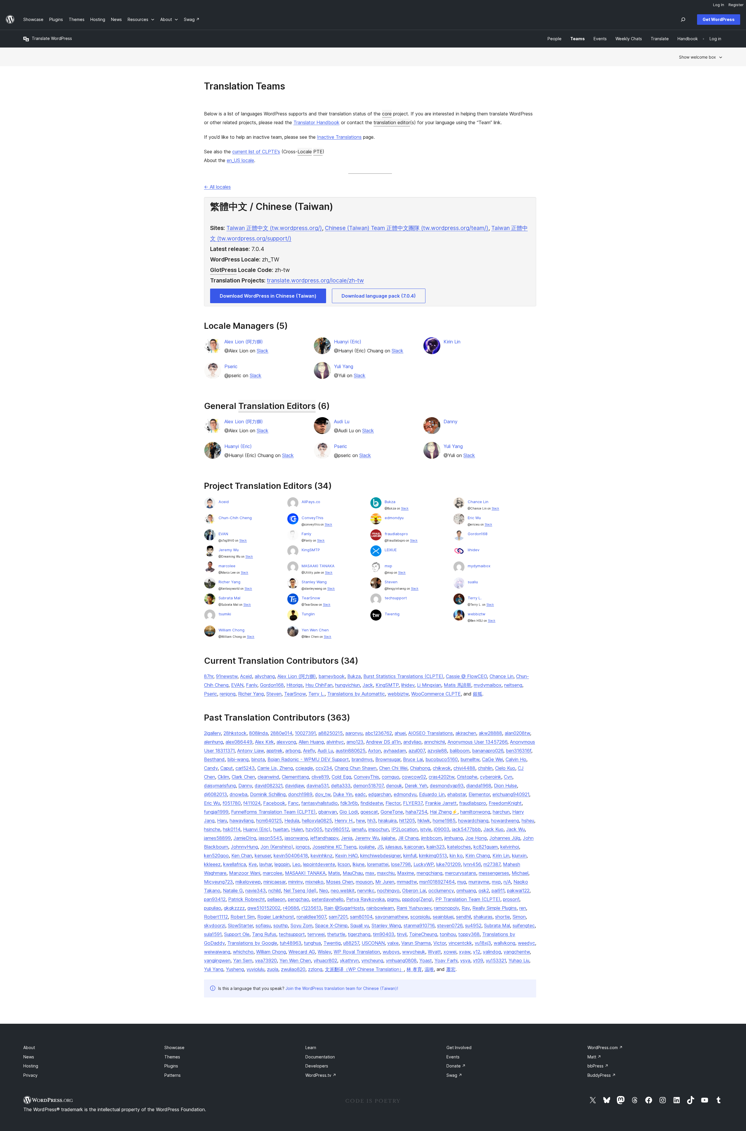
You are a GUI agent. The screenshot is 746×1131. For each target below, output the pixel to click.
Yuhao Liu (519, 960)
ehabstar (456, 794)
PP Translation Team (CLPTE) (467, 899)
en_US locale (240, 160)
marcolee (227, 565)
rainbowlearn (380, 908)
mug (461, 882)
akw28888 (490, 733)
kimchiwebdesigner (380, 855)
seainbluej (443, 917)
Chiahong (420, 768)
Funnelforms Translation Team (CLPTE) (273, 812)
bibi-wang (238, 759)
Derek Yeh (416, 785)
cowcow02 (414, 777)
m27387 (491, 864)
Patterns (172, 1075)
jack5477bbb (466, 829)
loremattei (377, 864)
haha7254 (416, 812)
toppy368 (469, 934)
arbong (292, 751)
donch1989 (300, 794)
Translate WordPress (52, 38)
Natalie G (233, 890)
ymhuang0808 (401, 960)
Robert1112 (216, 917)
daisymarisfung (220, 785)
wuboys (391, 952)
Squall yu (359, 925)
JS (380, 847)
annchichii (434, 742)
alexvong (286, 742)
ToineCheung (423, 934)
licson (344, 864)
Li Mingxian (429, 685)
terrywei (316, 934)
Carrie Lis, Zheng (275, 768)
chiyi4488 (464, 768)
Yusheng (235, 969)
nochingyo (388, 890)
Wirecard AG (301, 952)
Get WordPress (719, 19)
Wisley (324, 952)
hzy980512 (337, 829)
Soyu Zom (301, 925)
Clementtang (295, 777)
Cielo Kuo (505, 768)
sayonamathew (391, 917)
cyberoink (490, 777)
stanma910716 (419, 925)
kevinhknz (321, 855)
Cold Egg (341, 777)
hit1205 (407, 820)
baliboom (459, 751)
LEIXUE (391, 549)
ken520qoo (216, 855)
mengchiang (429, 873)
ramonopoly (446, 908)
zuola (272, 969)
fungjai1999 (216, 812)
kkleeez (212, 864)
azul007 (417, 751)
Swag (454, 1075)
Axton (374, 751)
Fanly (306, 533)
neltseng (513, 685)
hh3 (371, 820)
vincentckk (460, 943)
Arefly (309, 751)
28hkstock (235, 733)
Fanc (293, 803)
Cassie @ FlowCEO (466, 676)
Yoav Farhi (446, 960)
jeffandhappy (324, 838)
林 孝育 (414, 969)
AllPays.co (311, 501)
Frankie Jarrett (441, 803)
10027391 (305, 733)
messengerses (494, 873)
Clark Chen (243, 777)
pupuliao (212, 908)
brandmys (362, 759)
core (387, 114)
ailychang (265, 676)
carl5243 (245, 768)
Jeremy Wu (229, 549)
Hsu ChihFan (318, 685)
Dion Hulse (505, 785)
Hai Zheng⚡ (444, 812)
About (29, 1047)
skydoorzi (214, 925)
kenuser (263, 855)
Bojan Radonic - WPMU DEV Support (308, 759)
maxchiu (386, 873)
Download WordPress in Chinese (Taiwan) (268, 296)
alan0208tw (517, 733)
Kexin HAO (346, 855)
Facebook (274, 803)
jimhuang (453, 838)
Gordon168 (478, 533)
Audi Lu (341, 421)
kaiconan (414, 847)
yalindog (492, 952)
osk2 (483, 890)
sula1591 (212, 934)
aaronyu (354, 733)
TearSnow (311, 598)
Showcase (174, 1047)
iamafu (359, 829)
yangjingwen (217, 960)
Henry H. (344, 820)
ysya (465, 960)
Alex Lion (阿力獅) (243, 342)
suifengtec (524, 925)
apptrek (274, 751)
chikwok (442, 768)
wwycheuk (413, 952)
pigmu (393, 899)
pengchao (298, 899)
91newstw (226, 676)
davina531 (317, 785)
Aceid (224, 501)
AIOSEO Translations (430, 733)
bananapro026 (487, 751)
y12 (476, 952)
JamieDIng (244, 838)
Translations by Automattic (356, 694)
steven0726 (449, 925)
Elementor (479, 794)
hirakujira (387, 820)
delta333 (341, 785)
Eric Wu (474, 517)
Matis (334, 873)
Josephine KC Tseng (334, 847)
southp (280, 925)
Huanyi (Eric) (347, 342)
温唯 (429, 969)
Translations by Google (252, 943)
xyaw (464, 952)
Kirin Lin (452, 342)
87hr (208, 676)
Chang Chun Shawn (355, 768)
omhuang (466, 890)
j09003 (441, 829)
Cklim (223, 777)
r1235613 (311, 908)
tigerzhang (359, 934)
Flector (393, 803)
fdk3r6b (349, 803)
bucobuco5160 (441, 759)
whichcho (243, 952)
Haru (222, 820)
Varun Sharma (416, 943)
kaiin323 (436, 847)
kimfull (409, 855)
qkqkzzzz (234, 908)
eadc (360, 794)
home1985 (444, 820)
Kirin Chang (477, 855)
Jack (368, 685)
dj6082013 (215, 794)
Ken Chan (241, 855)
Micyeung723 (218, 882)
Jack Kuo (493, 829)
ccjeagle (304, 768)
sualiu (473, 581)
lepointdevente (319, 864)
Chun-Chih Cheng (235, 517)
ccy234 (324, 768)
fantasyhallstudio (319, 803)
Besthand (214, 759)
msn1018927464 (437, 882)
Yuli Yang (343, 366)
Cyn (508, 777)
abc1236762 (378, 733)
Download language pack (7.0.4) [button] (379, 296)
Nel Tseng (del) (300, 890)
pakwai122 (518, 890)
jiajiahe (388, 838)
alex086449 (239, 742)
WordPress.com (605, 1047)
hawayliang (242, 820)
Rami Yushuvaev (414, 908)
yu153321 (496, 960)
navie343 (255, 890)
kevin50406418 (291, 855)
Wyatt (434, 952)
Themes (172, 1056)
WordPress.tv (320, 1075)
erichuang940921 (510, 794)
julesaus (394, 847)
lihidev (473, 549)
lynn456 (472, 864)
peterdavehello (328, 899)
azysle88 (437, 751)
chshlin (485, 768)
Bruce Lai (413, 759)
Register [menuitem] (736, 4)
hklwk (424, 820)
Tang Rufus (264, 934)
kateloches (459, 847)
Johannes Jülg (504, 838)
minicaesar (274, 882)
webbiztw (476, 614)
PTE (318, 151)
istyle (425, 829)
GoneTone (392, 812)
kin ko (456, 855)
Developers (316, 1065)
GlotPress (223, 269)
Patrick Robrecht (246, 899)
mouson (364, 882)
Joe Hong (476, 838)
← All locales (217, 187)
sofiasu (263, 925)
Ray (466, 908)
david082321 (268, 785)
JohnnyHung (244, 847)
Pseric (230, 366)
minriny (295, 882)
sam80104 (361, 917)
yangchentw (517, 952)
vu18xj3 (483, 943)
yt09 (478, 960)
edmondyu (394, 517)
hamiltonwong (475, 812)
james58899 (217, 838)
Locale (305, 151)
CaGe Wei (492, 759)
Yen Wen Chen (315, 630)
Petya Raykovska (365, 899)
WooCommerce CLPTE (436, 694)
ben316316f (518, 751)
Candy (211, 768)
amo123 (354, 742)
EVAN (223, 533)
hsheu (528, 820)
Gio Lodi (348, 812)
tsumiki (225, 614)
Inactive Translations (339, 137)
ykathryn (349, 960)
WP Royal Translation (357, 952)
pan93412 (215, 899)
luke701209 (448, 864)
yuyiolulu (255, 969)
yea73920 (266, 960)
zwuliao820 (293, 969)
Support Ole (236, 934)
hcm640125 (269, 820)
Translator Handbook (316, 122)
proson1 (511, 899)
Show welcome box (697, 57)
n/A (507, 882)
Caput (226, 768)
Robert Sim (243, 917)
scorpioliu (420, 917)
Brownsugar (387, 759)
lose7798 (401, 864)
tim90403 (383, 934)
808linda (258, 733)
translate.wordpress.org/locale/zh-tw (315, 280)
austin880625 (350, 751)
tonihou (448, 934)
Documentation (320, 1056)
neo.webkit (343, 890)
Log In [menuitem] (718, 4)
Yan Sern (242, 960)
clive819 (320, 777)
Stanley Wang (314, 581)
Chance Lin (478, 501)
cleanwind (268, 777)
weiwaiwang (217, 952)
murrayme (479, 882)
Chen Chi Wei (393, 768)
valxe (393, 943)
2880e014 (281, 733)
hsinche (212, 829)
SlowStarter (240, 925)
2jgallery (212, 733)
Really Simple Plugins (494, 908)
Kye (253, 864)
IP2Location (404, 829)
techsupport (396, 598)
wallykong (504, 943)
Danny (451, 421)
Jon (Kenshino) (277, 847)
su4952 (473, 925)
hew (360, 820)
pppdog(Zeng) (417, 899)
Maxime (405, 873)
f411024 (252, 803)
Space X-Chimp (331, 925)
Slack (262, 351)
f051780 (232, 803)
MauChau (353, 873)
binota (258, 759)
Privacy (30, 1075)
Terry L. (475, 598)
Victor (439, 943)
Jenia (346, 838)
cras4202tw (441, 777)
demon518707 (368, 785)
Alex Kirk (264, 742)
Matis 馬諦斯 (457, 685)
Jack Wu (515, 829)
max (369, 873)
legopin (282, 864)
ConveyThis (312, 517)
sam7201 (338, 917)
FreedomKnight (505, 803)
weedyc (526, 943)
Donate (456, 1065)
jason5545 (270, 838)
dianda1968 (478, 785)
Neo (323, 890)
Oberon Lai (414, 890)
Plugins (171, 1065)
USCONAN (373, 943)
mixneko (314, 882)
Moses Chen (339, 882)
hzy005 (314, 829)
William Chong (231, 630)
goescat (369, 812)
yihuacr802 (325, 960)
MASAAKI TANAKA (318, 565)
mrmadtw (407, 882)
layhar (265, 864)
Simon (519, 917)
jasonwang (296, 838)
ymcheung (372, 960)
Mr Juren (384, 882)
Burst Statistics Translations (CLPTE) (403, 676)
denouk (394, 785)
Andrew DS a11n (383, 742)
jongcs (303, 847)
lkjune (359, 864)
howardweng (505, 820)
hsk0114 (231, 829)
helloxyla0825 (317, 820)
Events (453, 1056)
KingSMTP (311, 549)
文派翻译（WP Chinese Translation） (364, 969)
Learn (310, 1047)
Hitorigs (294, 685)
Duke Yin (342, 794)
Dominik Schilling (268, 794)
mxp (388, 565)
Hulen (297, 829)
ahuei (400, 733)
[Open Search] (683, 19)
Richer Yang (229, 581)
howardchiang (473, 820)
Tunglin (308, 614)
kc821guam (486, 847)
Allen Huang (311, 742)
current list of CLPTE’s (256, 151)
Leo (296, 864)
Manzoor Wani (244, 873)
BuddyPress (601, 1075)
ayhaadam (394, 751)
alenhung (213, 742)
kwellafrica (234, 864)
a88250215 (330, 733)
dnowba (238, 794)
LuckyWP (424, 864)
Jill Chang (408, 838)
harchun (501, 812)
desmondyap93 (447, 785)
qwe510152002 (263, 908)
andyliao (412, 742)
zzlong (315, 969)
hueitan (280, 829)
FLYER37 (413, 803)
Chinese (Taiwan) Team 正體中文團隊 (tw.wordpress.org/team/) (406, 227)
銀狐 (477, 694)
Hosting (30, 1065)
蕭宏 (450, 969)
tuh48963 (290, 943)
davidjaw (294, 785)
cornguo (390, 777)
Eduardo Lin (432, 794)
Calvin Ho (516, 759)
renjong (227, 694)
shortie (502, 917)
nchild (274, 890)
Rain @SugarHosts (344, 908)
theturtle (336, 934)
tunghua (312, 943)
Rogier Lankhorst (275, 917)
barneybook (332, 676)
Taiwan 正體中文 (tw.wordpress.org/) (274, 227)
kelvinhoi (509, 847)
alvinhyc (335, 742)
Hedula (291, 820)
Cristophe (467, 777)
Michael (520, 873)
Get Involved (458, 1047)
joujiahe (367, 847)
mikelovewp (248, 882)
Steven (391, 581)
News (28, 1056)
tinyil (402, 934)
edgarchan (379, 794)
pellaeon (276, 899)
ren (522, 908)
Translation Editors (277, 406)
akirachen (465, 733)
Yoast (425, 960)
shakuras (483, 917)
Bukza (390, 501)
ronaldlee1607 (311, 917)
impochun (378, 829)
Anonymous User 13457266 (477, 742)
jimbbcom (431, 838)
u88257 (351, 943)
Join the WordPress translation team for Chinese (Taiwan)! (342, 988)
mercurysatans (460, 873)
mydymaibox (479, 565)
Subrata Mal (229, 598)
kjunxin (519, 855)
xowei (450, 952)
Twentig (392, 614)
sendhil (463, 917)
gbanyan (327, 812)
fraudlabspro (396, 533)
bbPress (597, 1065)
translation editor (392, 122)
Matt (594, 1056)
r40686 (291, 908)
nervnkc (365, 890)
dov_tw (322, 794)
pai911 (498, 890)
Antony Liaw (250, 751)
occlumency (441, 890)
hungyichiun (347, 685)
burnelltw (469, 759)
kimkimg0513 (433, 855)
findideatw (371, 803)
